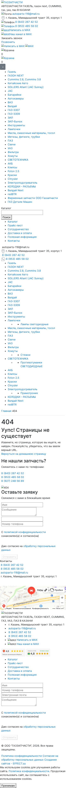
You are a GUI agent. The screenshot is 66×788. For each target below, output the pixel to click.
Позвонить (8, 42)
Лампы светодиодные (34, 324)
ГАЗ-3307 (14, 110)
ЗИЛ (10, 117)
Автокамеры (16, 98)
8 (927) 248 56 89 (12, 480)
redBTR (12, 194)
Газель (12, 71)
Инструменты (16, 125)
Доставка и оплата (20, 233)
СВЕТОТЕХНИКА (18, 159)
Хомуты (13, 155)
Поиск (7, 217)
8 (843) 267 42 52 (26, 21)
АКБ (10, 163)
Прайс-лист (15, 225)
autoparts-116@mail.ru (26, 13)
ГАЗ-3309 (14, 113)
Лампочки (14, 129)
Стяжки (25, 354)
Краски (12, 175)
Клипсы (12, 167)
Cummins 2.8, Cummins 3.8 (24, 79)
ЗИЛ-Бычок (15, 121)
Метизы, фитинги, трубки (24, 136)
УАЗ (10, 148)
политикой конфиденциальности (25, 532)
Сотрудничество (18, 229)
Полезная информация (22, 236)
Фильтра (13, 152)
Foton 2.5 (13, 171)
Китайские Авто (18, 83)
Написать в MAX (27, 639)
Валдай (12, 106)
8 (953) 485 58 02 (26, 26)
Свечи (12, 144)
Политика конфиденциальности (21, 755)
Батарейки (14, 94)
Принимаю (8, 785)
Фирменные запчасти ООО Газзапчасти (33, 198)
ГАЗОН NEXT (16, 75)
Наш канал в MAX (28, 644)
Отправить (9, 556)
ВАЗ (10, 102)
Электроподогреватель (22, 182)
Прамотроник (29, 393)
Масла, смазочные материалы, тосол (31, 133)
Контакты (14, 240)
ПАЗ (10, 140)
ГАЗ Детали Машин (20, 201)
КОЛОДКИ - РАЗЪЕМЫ (22, 186)
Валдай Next (15, 190)
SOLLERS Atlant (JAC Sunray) (26, 87)
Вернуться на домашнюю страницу (23, 453)
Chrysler (13, 178)
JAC (10, 90)
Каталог (13, 221)
